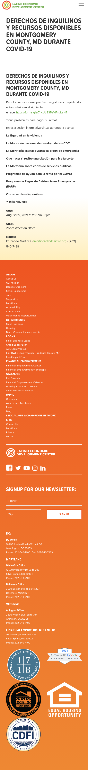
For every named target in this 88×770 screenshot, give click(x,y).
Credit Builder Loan (16, 345)
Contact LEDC (13, 311)
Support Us (12, 299)
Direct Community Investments (23, 332)
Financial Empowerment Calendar (24, 382)
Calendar (13, 374)
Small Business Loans (18, 341)
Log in (9, 436)
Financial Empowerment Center (23, 365)
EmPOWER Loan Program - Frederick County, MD (33, 353)
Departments (15, 320)
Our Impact (12, 399)
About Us (11, 279)
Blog (8, 411)
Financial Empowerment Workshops (26, 370)
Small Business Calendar (19, 390)
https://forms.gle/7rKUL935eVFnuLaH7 (41, 112)
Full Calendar (13, 378)
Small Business (14, 324)
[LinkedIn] (43, 469)
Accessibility (13, 307)
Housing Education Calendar (22, 386)
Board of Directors (16, 287)
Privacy (10, 432)
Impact (11, 395)
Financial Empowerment (23, 361)
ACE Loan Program (16, 349)
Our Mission (12, 283)
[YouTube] (27, 469)
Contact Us (12, 424)
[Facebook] (9, 469)
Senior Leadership (16, 291)
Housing (11, 328)
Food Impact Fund (16, 357)
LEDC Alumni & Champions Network (31, 415)
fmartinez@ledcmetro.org (50, 241)
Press (9, 407)
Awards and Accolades (18, 403)
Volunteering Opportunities (21, 315)
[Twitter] (18, 469)
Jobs (8, 295)
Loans (10, 336)
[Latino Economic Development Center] (23, 5)
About (10, 274)
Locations (11, 303)
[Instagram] (35, 469)
